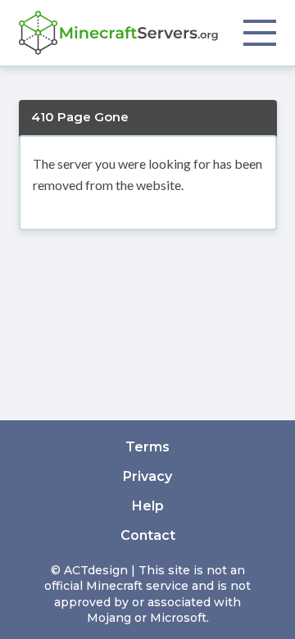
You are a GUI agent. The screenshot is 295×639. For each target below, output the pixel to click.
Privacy (147, 476)
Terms (147, 447)
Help (148, 506)
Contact (147, 535)
